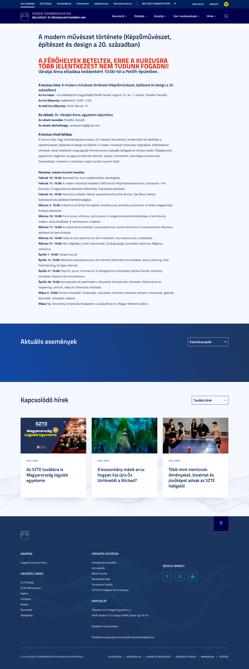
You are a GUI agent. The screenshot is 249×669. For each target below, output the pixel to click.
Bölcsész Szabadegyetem (156, 3)
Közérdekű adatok (186, 656)
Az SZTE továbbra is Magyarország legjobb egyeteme (47, 474)
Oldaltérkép (27, 615)
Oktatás (139, 16)
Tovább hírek (203, 400)
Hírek (210, 16)
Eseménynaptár (201, 341)
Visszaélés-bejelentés (158, 656)
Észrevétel (26, 610)
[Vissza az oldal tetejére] (221, 523)
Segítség (223, 656)
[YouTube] (192, 576)
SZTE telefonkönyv (31, 588)
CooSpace (26, 599)
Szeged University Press (34, 562)
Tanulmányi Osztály (102, 584)
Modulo (24, 604)
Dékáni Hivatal (99, 573)
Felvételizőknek (64, 3)
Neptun (24, 593)
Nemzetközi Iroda (101, 579)
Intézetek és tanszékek (104, 562)
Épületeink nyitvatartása (105, 626)
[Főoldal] (25, 17)
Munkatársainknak (122, 3)
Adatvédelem (134, 656)
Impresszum (207, 656)
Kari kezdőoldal (27, 3)
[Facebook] (167, 576)
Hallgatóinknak (101, 3)
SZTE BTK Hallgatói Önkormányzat (110, 590)
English (214, 4)
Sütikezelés (115, 656)
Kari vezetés (98, 568)
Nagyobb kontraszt (226, 4)
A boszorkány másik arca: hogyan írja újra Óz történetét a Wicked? (121, 474)
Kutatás (159, 16)
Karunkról (118, 16)
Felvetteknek (83, 3)
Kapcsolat (198, 4)
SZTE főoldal (45, 3)
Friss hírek (32, 460)
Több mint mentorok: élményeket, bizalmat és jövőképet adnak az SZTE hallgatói (192, 477)
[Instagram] (180, 576)
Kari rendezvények (185, 16)
